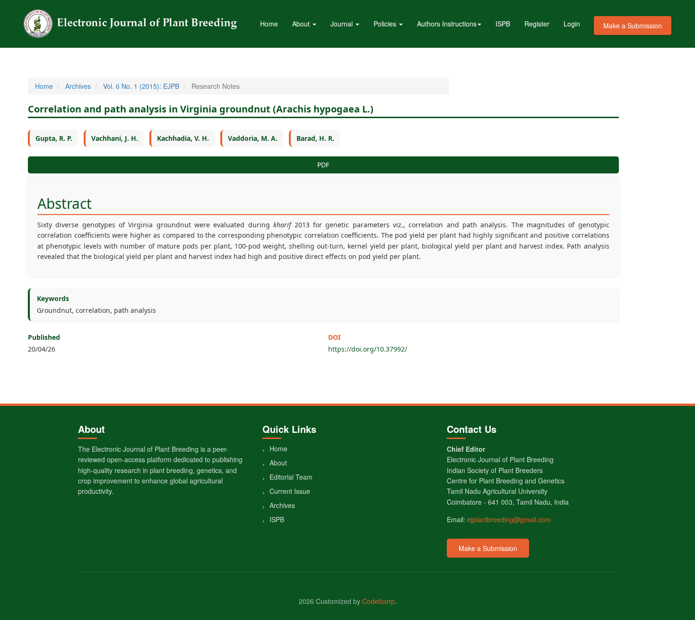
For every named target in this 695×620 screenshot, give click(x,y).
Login (572, 23)
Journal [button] (342, 23)
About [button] (302, 23)
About (278, 462)
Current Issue (289, 491)
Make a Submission (632, 25)
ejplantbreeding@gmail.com (509, 519)
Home (269, 23)
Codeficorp (378, 601)
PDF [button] (323, 164)
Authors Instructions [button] (447, 23)
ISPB (502, 23)
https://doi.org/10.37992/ (367, 348)
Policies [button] (386, 23)
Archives (78, 86)
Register (536, 23)
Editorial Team (291, 477)
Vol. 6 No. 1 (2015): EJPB (141, 86)
